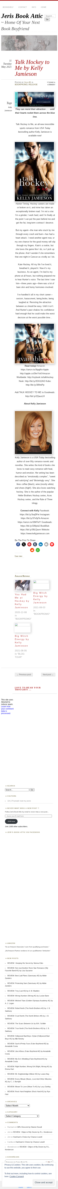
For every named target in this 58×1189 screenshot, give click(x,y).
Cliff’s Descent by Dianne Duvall (29, 1127)
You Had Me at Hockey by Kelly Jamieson (22, 601)
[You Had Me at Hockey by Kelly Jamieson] (22, 585)
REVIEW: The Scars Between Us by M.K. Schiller (26, 1023)
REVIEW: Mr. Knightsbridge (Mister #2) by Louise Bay (28, 1074)
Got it (29, 1187)
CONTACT (22, 7)
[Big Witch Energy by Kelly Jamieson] (41, 584)
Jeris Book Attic (22, 15)
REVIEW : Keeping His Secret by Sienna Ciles (25, 963)
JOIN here (11, 821)
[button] (18, 544)
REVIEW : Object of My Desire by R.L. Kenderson (32, 1132)
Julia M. (27, 82)
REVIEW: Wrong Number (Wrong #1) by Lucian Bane (28, 996)
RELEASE (33, 84)
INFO (34, 7)
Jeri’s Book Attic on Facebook (23, 832)
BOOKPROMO (21, 84)
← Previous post (24, 674)
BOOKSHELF (8, 7)
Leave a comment (51, 83)
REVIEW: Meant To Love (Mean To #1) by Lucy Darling (28, 1087)
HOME (43, 7)
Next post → (48, 674)
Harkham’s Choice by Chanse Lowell (27, 1137)
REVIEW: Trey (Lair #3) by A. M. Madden (23, 991)
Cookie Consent (17, 1176)
